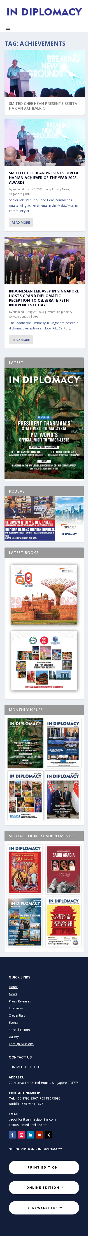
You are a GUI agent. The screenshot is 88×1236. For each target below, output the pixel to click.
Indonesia (23, 316)
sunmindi (19, 189)
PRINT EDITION (43, 1167)
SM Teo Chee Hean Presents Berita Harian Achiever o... (43, 106)
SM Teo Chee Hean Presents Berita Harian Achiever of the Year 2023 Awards (44, 178)
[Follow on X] (48, 1135)
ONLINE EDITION (42, 1187)
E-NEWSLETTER (43, 1208)
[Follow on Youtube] (39, 1135)
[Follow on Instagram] (21, 1135)
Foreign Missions (21, 1044)
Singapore (15, 194)
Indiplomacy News (57, 189)
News (13, 994)
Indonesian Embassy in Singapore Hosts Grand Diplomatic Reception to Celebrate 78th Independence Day (44, 298)
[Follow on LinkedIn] (30, 1135)
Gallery (14, 1037)
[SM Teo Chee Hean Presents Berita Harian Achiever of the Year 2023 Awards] (45, 142)
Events (51, 312)
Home (13, 987)
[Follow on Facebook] (12, 1135)
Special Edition (19, 1030)
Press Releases (20, 1001)
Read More (21, 222)
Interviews (16, 1008)
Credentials (17, 1015)
